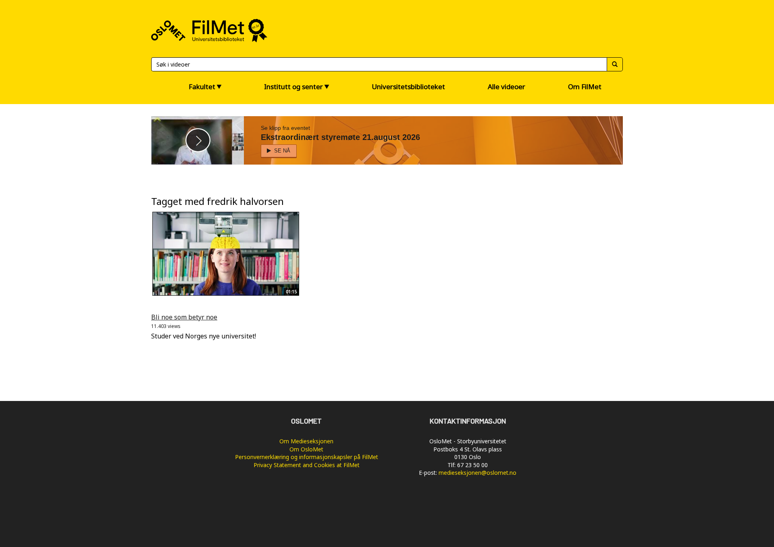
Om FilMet (584, 86)
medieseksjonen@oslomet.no (477, 472)
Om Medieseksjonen (306, 441)
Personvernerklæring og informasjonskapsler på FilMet (306, 457)
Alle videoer (506, 86)
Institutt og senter (293, 86)
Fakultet (202, 86)
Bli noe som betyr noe (184, 317)
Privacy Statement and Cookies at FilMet (307, 465)
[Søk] (615, 64)
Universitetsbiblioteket (408, 86)
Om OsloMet (306, 449)
